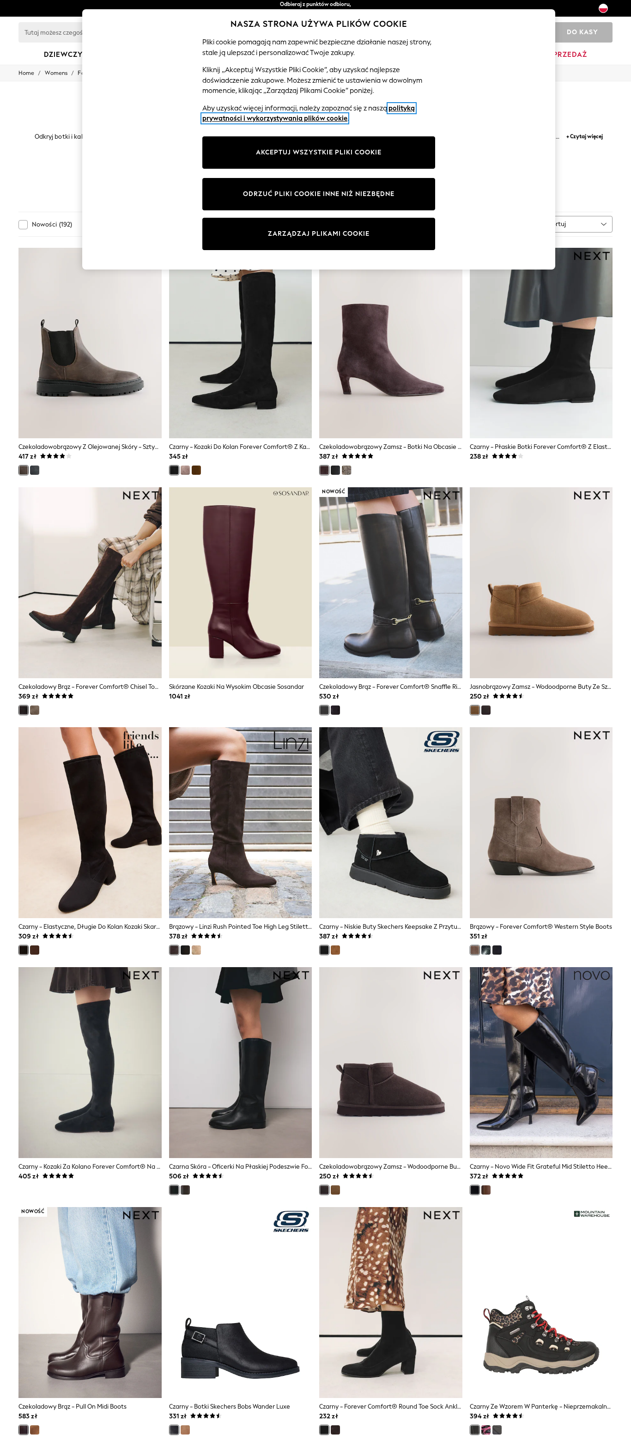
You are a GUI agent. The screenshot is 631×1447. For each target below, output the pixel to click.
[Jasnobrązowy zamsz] (474, 710)
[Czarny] (174, 470)
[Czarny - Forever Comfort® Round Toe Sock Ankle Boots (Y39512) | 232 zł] (390, 1302)
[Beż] (185, 470)
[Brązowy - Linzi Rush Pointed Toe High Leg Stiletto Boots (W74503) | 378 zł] (240, 822)
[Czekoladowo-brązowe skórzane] (185, 1190)
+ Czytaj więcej (584, 135)
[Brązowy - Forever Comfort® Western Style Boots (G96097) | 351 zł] (541, 822)
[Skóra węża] (346, 470)
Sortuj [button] (557, 224)
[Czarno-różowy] (486, 1430)
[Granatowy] (497, 950)
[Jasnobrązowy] (196, 470)
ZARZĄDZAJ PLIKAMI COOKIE (319, 234)
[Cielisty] (196, 950)
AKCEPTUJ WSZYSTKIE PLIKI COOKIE (319, 152)
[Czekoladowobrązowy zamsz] (324, 470)
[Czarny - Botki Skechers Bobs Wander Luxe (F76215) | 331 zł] (240, 1302)
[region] (318, 139)
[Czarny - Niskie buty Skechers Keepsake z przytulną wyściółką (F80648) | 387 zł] (390, 822)
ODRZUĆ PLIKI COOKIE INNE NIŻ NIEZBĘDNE (318, 194)
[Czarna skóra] (335, 470)
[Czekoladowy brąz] (23, 710)
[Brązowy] (174, 950)
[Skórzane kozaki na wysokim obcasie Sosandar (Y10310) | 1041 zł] (240, 582)
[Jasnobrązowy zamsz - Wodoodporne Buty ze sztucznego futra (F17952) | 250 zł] (541, 582)
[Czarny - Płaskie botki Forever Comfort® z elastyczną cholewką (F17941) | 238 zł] (541, 343)
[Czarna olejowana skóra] (34, 470)
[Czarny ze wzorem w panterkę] (474, 1430)
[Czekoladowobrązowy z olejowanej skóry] (23, 470)
